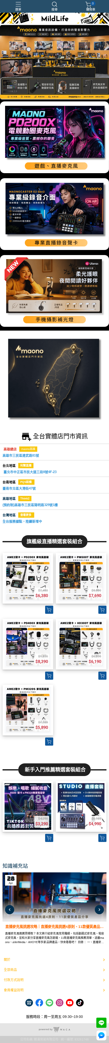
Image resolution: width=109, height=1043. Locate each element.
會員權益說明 (14, 990)
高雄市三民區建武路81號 (21, 455)
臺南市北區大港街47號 (19, 488)
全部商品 (10, 970)
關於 (7, 959)
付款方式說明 (14, 980)
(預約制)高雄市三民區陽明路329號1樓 (30, 505)
